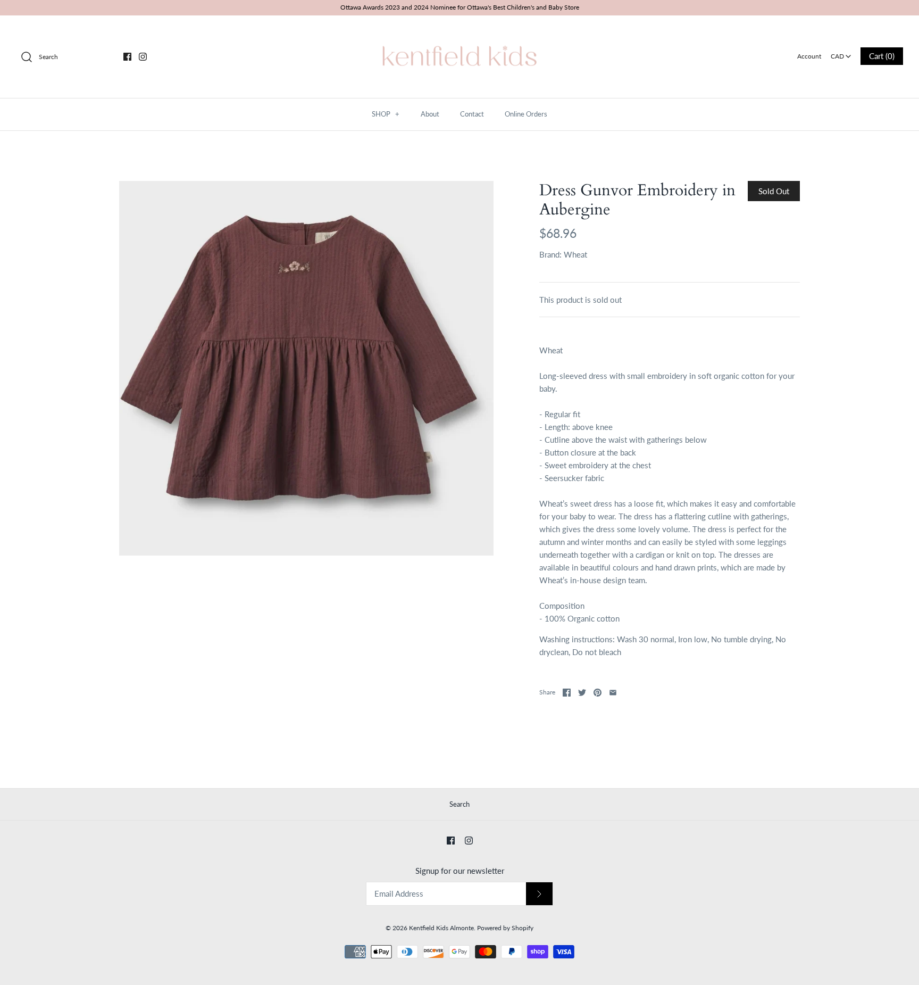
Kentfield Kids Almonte (441, 928)
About (430, 114)
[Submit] (539, 893)
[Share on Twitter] (582, 693)
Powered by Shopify (505, 928)
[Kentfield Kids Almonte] (459, 32)
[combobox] (841, 52)
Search (459, 804)
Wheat (575, 254)
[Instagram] (143, 57)
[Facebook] (127, 57)
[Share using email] (613, 693)
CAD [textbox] (841, 53)
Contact (472, 114)
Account (809, 56)
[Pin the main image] (597, 693)
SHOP (385, 114)
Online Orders (526, 114)
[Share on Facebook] (567, 693)
